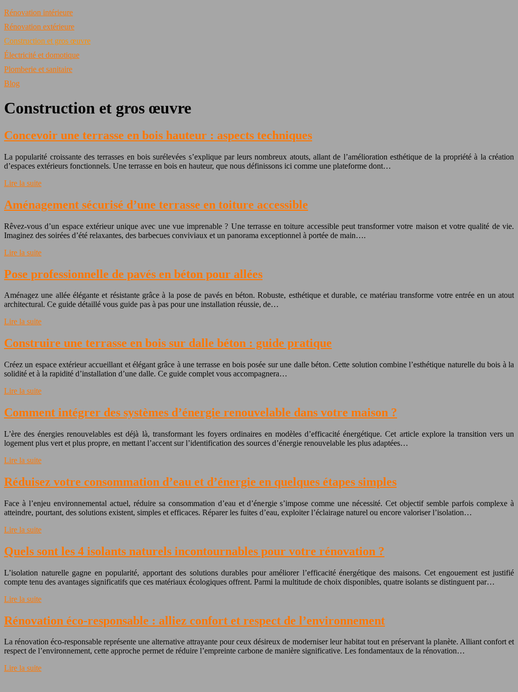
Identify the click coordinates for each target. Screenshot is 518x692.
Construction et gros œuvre (47, 40)
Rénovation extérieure (39, 26)
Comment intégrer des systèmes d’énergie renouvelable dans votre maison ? (200, 412)
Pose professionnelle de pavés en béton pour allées (133, 274)
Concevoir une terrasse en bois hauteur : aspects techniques (158, 135)
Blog (12, 83)
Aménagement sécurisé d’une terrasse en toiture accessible (156, 204)
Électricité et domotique (41, 55)
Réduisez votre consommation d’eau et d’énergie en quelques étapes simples (200, 481)
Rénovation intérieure (38, 12)
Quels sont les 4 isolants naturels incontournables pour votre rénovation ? (194, 551)
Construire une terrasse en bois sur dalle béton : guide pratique (168, 343)
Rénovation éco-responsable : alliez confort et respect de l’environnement (194, 620)
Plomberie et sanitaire (38, 69)
